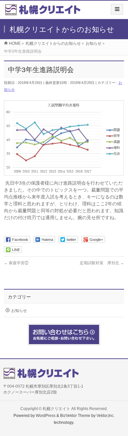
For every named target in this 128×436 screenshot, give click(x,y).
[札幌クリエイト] (42, 12)
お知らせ (19, 310)
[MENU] (117, 9)
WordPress (45, 415)
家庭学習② (16, 263)
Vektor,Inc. (105, 415)
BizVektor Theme (75, 415)
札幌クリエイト (56, 408)
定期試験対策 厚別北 (102, 263)
